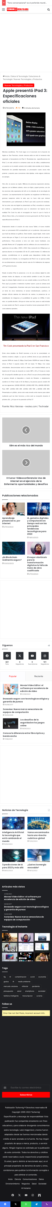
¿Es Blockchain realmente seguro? (12, 558)
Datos (41, 1179)
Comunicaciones (30, 1179)
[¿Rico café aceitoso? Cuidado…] (9, 937)
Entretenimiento (13, 1184)
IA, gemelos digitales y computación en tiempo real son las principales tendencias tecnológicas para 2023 (38, 526)
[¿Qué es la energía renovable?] (38, 855)
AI (10, 977)
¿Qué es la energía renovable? (36, 866)
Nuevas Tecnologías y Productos (28, 79)
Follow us (7, 1003)
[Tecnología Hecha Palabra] (18, 9)
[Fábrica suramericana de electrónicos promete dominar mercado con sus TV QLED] (9, 957)
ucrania (39, 996)
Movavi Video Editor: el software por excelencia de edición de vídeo (34, 688)
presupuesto (8, 991)
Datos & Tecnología (19, 76)
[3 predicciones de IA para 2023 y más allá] (13, 855)
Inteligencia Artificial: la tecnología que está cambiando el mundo (13, 837)
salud (19, 991)
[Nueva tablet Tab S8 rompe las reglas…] (42, 957)
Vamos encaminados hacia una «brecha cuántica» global (38, 835)
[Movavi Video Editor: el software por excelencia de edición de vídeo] (10, 689)
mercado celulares (11, 986)
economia (42, 977)
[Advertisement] (26, 42)
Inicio (7, 76)
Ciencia (18, 1179)
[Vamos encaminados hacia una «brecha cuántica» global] (38, 823)
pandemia (36, 986)
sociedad (41, 991)
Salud (34, 1184)
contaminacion (20, 977)
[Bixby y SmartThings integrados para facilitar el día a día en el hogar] (26, 947)
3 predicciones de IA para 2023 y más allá (12, 866)
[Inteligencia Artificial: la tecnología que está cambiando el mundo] (13, 823)
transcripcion (27, 996)
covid (32, 977)
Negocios (26, 1184)
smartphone (29, 991)
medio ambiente (24, 981)
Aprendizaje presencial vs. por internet (11, 521)
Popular (13, 676)
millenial (25, 986)
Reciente (38, 676)
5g (5, 977)
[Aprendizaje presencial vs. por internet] (13, 509)
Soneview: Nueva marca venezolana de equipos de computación (23, 711)
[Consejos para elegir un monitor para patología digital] (9, 947)
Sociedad (42, 1184)
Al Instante (26, 1188)
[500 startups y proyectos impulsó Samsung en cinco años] (26, 957)
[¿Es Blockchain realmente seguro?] (13, 548)
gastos (6, 981)
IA (13, 981)
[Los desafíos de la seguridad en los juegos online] (10, 723)
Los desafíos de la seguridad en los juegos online (32, 722)
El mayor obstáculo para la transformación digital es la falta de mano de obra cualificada (37, 564)
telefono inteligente (11, 996)
